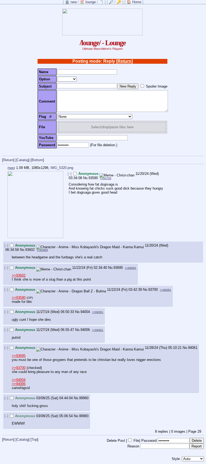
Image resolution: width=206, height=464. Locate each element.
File (136, 441)
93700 (153, 290)
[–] (70, 174)
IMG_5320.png (61, 168)
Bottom (37, 160)
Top (34, 439)
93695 (118, 268)
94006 (85, 330)
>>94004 (18, 380)
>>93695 (42, 249)
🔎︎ (50, 116)
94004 (85, 312)
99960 (84, 398)
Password (149, 441)
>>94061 (130, 267)
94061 (192, 348)
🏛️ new (71, 2)
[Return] (124, 61)
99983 (84, 416)
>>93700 (105, 178)
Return (8, 160)
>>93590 (18, 298)
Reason (133, 446)
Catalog (22, 160)
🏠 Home (134, 2)
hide (11, 167)
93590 (93, 178)
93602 (30, 250)
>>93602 (18, 275)
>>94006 (18, 384)
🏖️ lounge (88, 2)
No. (86, 178)
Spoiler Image (156, 86)
